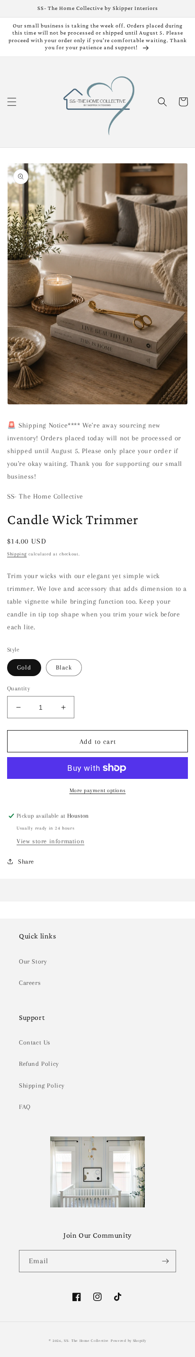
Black (64, 667)
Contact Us (35, 1042)
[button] (11, 101)
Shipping (17, 553)
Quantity (18, 688)
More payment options (98, 790)
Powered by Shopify (128, 1341)
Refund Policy (39, 1063)
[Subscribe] (165, 1261)
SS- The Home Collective (86, 1341)
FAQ (25, 1106)
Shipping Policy (42, 1085)
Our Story (33, 961)
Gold (24, 667)
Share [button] (26, 861)
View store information (50, 841)
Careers (30, 982)
